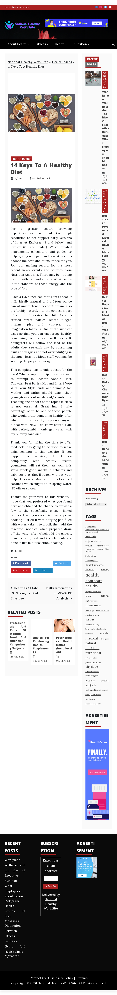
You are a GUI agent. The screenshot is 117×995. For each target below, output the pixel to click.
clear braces (103, 545)
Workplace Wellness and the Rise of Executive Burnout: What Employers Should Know (105, 130)
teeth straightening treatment (96, 690)
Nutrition (80, 44)
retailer (104, 680)
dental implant (91, 560)
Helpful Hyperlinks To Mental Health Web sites (105, 315)
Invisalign (89, 610)
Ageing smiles (90, 526)
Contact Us (38, 978)
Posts (91, 64)
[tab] (92, 59)
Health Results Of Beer (15, 911)
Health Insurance (105, 201)
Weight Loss (90, 699)
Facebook (96, 7)
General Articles (104, 80)
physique (91, 666)
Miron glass (104, 639)
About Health (17, 44)
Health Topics (105, 430)
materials (89, 634)
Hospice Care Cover (93, 592)
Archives (91, 499)
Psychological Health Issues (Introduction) (64, 645)
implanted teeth (91, 601)
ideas (105, 596)
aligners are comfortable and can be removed (97, 531)
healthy (19, 550)
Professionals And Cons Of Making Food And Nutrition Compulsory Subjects (18, 635)
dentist (89, 569)
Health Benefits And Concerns (105, 452)
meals (104, 633)
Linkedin (43, 570)
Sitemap (82, 978)
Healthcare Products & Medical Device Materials (105, 236)
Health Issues (62, 62)
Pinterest (110, 7)
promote (90, 680)
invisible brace (102, 610)
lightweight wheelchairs (95, 629)
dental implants (94, 564)
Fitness (40, 44)
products (91, 676)
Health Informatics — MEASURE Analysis (58, 593)
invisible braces (92, 615)
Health (59, 44)
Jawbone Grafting (92, 624)
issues (90, 619)
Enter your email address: (51, 884)
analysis (90, 536)
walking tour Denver (93, 695)
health (92, 575)
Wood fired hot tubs (93, 704)
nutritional (93, 653)
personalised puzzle (93, 662)
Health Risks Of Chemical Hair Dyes (105, 387)
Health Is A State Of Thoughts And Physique (24, 593)
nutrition (92, 648)
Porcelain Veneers (92, 672)
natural (90, 643)
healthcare (93, 581)
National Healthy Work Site (28, 62)
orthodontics (91, 658)
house (88, 596)
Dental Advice (90, 556)
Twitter (105, 7)
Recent (92, 59)
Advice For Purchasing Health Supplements (41, 645)
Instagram (100, 7)
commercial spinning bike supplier (97, 550)
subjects (90, 685)
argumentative (93, 541)
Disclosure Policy (60, 978)
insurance (93, 605)
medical (91, 638)
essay (105, 569)
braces (88, 545)
